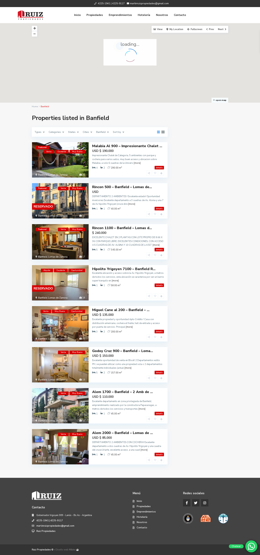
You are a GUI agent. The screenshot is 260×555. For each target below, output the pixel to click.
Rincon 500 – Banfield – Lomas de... (122, 187)
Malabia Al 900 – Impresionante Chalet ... (127, 146)
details (159, 167)
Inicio (77, 15)
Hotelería (144, 15)
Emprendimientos (120, 15)
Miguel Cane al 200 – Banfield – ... (120, 310)
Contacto (180, 15)
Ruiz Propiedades (46, 531)
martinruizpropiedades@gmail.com (55, 525)
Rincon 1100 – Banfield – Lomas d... (122, 228)
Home (35, 106)
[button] (156, 44)
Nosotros (162, 15)
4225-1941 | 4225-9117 (49, 520)
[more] (137, 163)
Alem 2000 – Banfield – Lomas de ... (122, 432)
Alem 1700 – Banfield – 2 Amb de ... (122, 391)
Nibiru (72, 549)
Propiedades (94, 15)
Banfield (42, 174)
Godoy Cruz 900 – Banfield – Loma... (122, 351)
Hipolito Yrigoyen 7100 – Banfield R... (123, 269)
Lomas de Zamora (57, 174)
